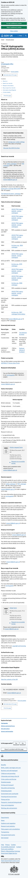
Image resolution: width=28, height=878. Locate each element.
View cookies (14, 31)
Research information (8, 85)
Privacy (7, 845)
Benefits (3, 765)
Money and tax (5, 799)
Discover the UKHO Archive (11, 148)
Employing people (6, 791)
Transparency (5, 832)
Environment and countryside (9, 794)
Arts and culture (10, 39)
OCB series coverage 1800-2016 (10, 188)
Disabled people (6, 782)
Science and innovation (7, 731)
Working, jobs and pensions (9, 808)
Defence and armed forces (8, 726)
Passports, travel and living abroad (11, 802)
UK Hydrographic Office (7, 64)
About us (5, 81)
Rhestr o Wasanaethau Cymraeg (10, 851)
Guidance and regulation (8, 823)
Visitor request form (16, 447)
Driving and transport (7, 785)
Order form (13, 608)
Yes (17, 743)
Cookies (13, 845)
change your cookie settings (16, 142)
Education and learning (8, 788)
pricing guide (10, 375)
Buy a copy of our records (9, 88)
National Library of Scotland (22, 350)
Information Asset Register (9, 90)
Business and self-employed (9, 770)
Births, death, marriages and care (11, 768)
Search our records (7, 83)
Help (2, 845)
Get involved (4, 838)
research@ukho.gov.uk (10, 179)
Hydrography (4, 723)
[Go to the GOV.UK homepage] (7, 35)
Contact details (6, 92)
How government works (8, 835)
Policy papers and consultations (10, 829)
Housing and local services (9, 796)
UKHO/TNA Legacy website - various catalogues (17, 211)
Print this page (7, 95)
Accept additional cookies (14, 23)
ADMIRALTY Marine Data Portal (10, 363)
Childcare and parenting (8, 773)
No (24, 743)
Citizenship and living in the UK (10, 776)
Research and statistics (8, 826)
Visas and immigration (7, 805)
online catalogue (11, 164)
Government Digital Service (9, 853)
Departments (5, 817)
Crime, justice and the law (8, 779)
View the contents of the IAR (9, 679)
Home (2, 39)
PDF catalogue (21, 484)
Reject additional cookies (14, 27)
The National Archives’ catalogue (10, 193)
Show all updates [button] (22, 700)
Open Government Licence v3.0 (10, 861)
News (3, 820)
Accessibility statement (8, 847)
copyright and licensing (19, 646)
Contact (18, 847)
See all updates (14, 71)
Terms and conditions (7, 849)
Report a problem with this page (14, 749)
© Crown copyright (14, 874)
